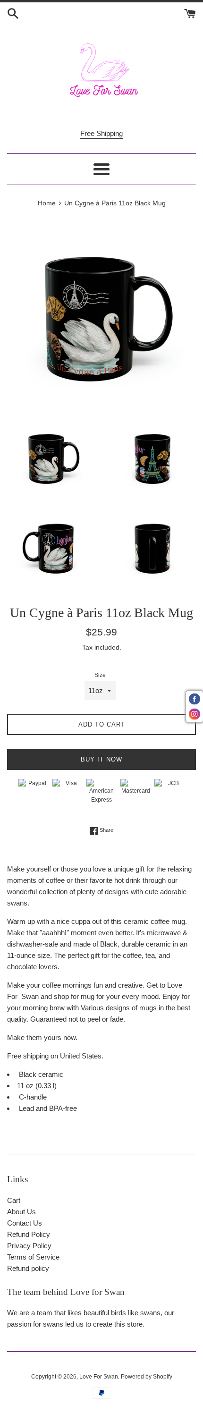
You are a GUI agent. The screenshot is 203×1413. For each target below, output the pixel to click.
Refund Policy (28, 1234)
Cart (13, 1200)
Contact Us (24, 1223)
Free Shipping (101, 133)
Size (100, 675)
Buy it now (101, 759)
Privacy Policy (29, 1246)
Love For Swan (98, 1376)
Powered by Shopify (146, 1376)
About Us (21, 1212)
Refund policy (28, 1268)
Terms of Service (33, 1257)
